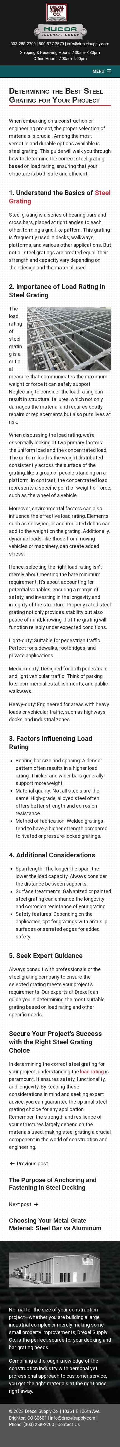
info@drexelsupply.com (88, 44)
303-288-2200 (23, 44)
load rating (92, 1071)
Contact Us (68, 1424)
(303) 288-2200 (38, 1424)
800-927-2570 (51, 44)
